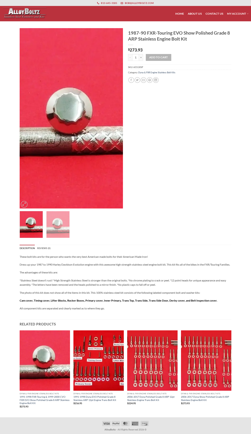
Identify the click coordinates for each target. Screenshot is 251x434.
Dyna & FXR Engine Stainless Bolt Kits (156, 72)
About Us (195, 13)
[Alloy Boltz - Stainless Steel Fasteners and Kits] (25, 13)
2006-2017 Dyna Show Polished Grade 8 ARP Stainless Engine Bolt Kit (205, 398)
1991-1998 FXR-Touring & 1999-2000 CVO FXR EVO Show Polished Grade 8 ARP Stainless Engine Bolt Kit (44, 400)
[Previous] (26, 118)
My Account (236, 13)
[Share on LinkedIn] (156, 80)
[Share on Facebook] (131, 80)
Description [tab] (27, 248)
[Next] (117, 118)
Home (179, 13)
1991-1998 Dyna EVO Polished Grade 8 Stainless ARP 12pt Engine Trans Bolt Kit (94, 398)
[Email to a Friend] (143, 80)
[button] (24, 204)
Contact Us (214, 13)
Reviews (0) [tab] (44, 248)
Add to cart (158, 57)
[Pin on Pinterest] (149, 80)
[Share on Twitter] (137, 80)
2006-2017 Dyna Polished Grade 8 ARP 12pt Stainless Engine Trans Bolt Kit (151, 398)
